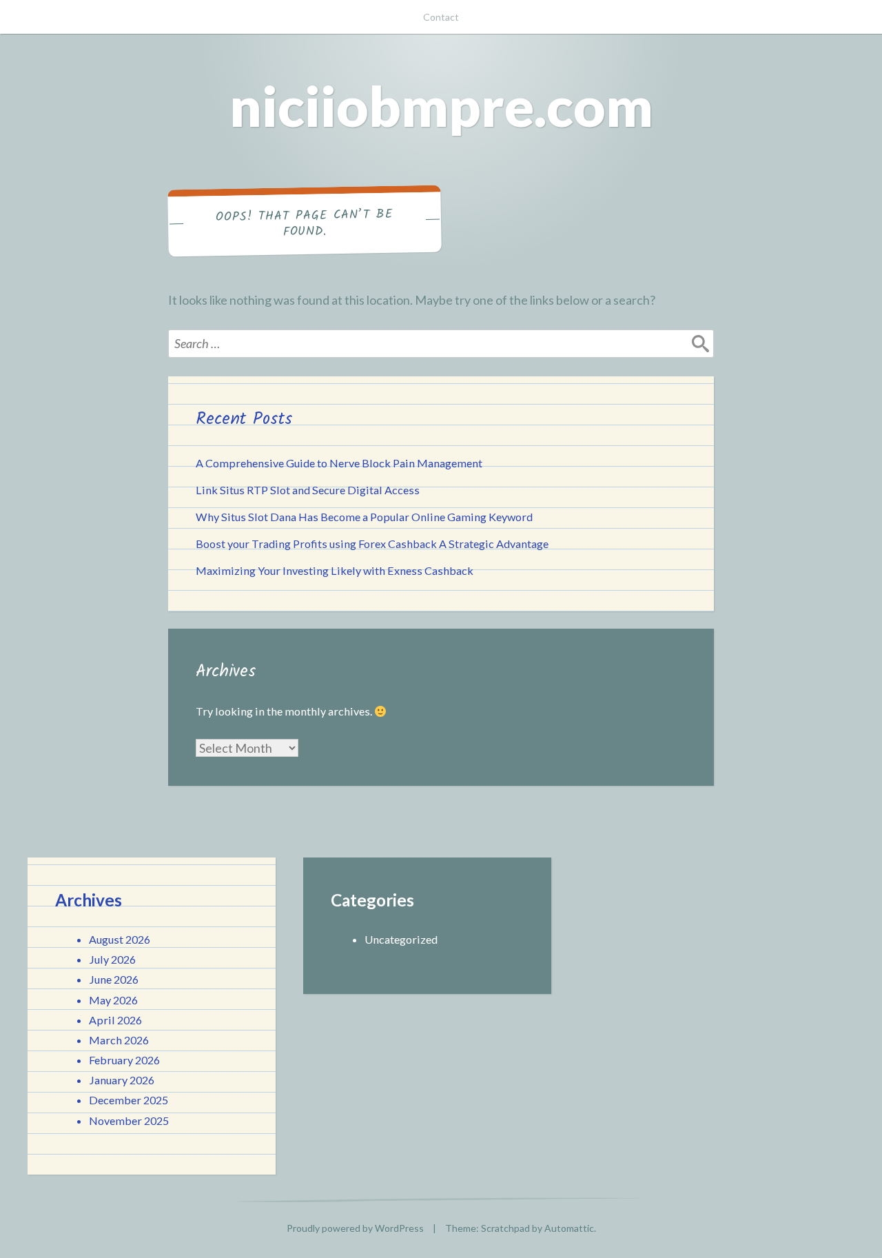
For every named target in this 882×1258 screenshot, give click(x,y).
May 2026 (113, 999)
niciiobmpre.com (441, 105)
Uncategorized (401, 939)
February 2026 (124, 1059)
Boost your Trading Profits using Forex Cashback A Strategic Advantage (372, 543)
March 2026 (119, 1039)
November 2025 (129, 1120)
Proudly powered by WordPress (355, 1228)
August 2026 (119, 939)
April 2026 (115, 1019)
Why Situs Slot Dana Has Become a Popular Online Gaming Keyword (364, 516)
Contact (441, 17)
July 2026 (112, 959)
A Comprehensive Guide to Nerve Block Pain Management (339, 462)
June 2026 (114, 979)
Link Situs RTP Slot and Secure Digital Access (308, 489)
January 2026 (121, 1079)
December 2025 (128, 1099)
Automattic (569, 1228)
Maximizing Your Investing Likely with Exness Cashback (334, 570)
